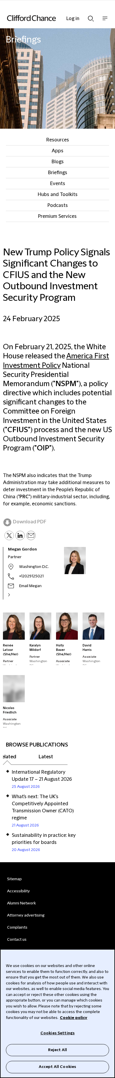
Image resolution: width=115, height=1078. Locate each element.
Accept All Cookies (57, 1066)
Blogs (58, 161)
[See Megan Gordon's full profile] (15, 594)
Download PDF (29, 522)
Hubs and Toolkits (58, 194)
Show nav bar (105, 21)
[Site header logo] (48, 18)
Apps (57, 150)
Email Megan (30, 586)
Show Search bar (91, 17)
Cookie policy (73, 1017)
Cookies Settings (57, 1033)
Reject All (57, 1050)
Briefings (57, 172)
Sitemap (14, 879)
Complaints (17, 927)
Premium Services (57, 216)
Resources (57, 140)
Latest (46, 757)
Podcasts (57, 205)
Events (57, 183)
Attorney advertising (26, 915)
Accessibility (18, 891)
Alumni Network (21, 903)
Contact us (17, 939)
